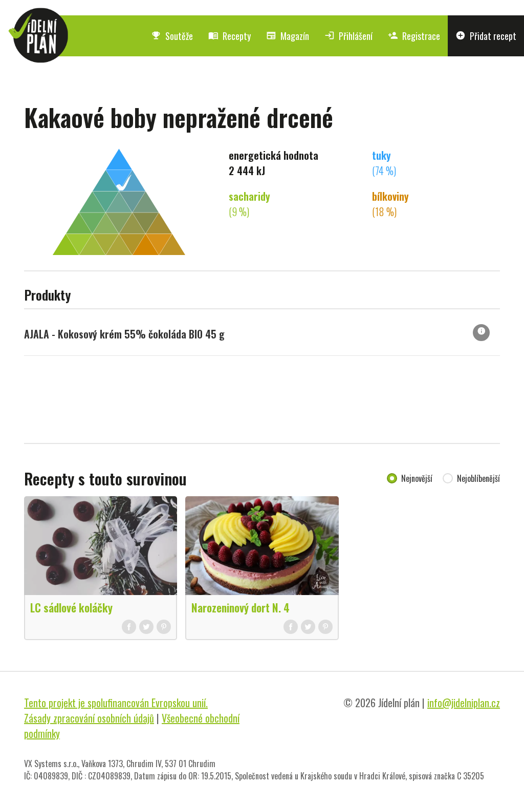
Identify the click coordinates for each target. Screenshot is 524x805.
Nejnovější (416, 478)
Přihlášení (348, 36)
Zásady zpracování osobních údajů (89, 718)
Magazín (287, 36)
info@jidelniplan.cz (463, 702)
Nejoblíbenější (478, 478)
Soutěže (172, 36)
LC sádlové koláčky (71, 607)
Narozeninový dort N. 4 (240, 607)
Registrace (414, 36)
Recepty (229, 36)
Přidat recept (485, 36)
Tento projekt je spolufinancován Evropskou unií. (116, 702)
